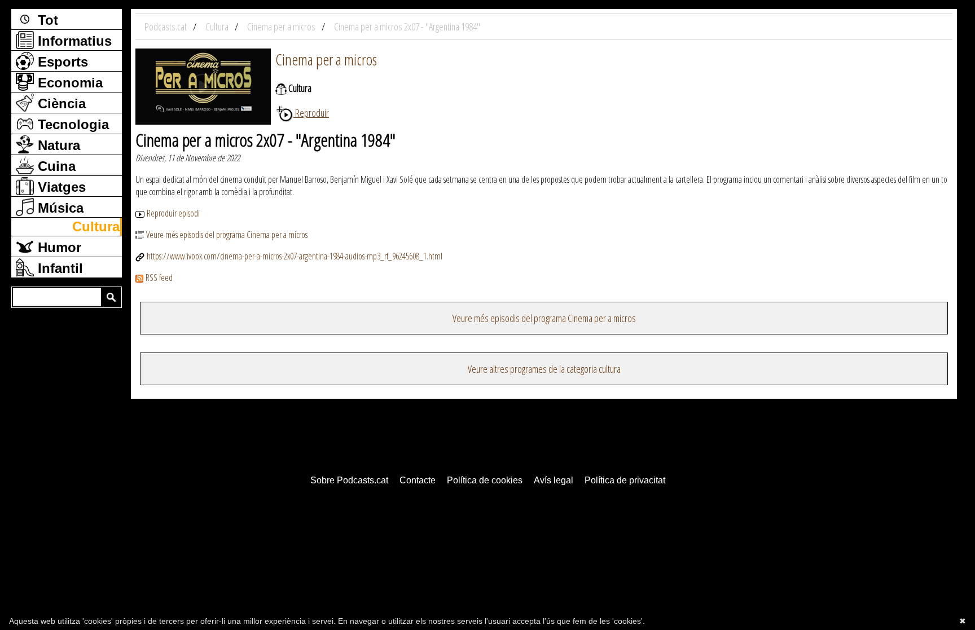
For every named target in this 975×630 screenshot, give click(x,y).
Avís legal (553, 480)
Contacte (417, 480)
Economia (68, 82)
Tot (46, 20)
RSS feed (159, 277)
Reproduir (311, 113)
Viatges (60, 187)
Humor (57, 247)
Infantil (58, 268)
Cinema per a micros (326, 59)
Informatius (73, 41)
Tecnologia (71, 124)
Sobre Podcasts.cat (349, 480)
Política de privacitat (625, 480)
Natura (57, 145)
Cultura (96, 226)
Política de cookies (484, 480)
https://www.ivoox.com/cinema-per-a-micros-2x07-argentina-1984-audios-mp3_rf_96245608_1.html (294, 256)
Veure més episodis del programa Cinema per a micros (227, 234)
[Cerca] (111, 297)
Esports (61, 61)
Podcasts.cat (166, 26)
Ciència (60, 103)
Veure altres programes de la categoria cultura (544, 369)
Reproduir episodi (173, 213)
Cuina (55, 166)
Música (59, 207)
